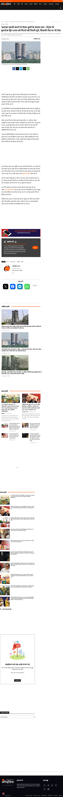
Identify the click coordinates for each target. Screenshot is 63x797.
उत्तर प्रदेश (18, 261)
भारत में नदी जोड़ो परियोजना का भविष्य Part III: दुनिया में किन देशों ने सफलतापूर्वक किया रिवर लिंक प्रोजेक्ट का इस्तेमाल (22, 586)
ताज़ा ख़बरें (3, 492)
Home (2, 21)
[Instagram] (55, 1)
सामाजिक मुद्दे (3, 402)
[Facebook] (53, 1)
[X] (59, 1)
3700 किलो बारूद (9, 190)
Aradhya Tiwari (25, 411)
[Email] (24, 68)
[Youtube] (62, 1)
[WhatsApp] (60, 1)
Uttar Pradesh (12, 261)
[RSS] (57, 1)
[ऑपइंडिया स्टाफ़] (7, 269)
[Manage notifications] (3, 793)
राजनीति (24, 402)
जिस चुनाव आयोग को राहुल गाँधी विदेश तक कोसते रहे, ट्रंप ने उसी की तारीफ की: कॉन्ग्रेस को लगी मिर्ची (35, 426)
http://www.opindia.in (16, 268)
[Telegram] (21, 68)
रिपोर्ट (7, 24)
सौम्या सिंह (3, 413)
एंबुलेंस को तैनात (26, 173)
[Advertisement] (9, 454)
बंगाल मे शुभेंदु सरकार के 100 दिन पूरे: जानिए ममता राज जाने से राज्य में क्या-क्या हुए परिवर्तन (14, 436)
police (7, 261)
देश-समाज (6, 21)
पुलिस (22, 261)
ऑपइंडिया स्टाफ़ (36, 39)
